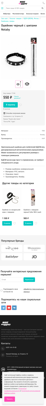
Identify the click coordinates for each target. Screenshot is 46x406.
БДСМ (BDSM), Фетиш (31, 18)
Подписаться (29, 279)
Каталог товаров (15, 18)
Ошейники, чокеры (7, 21)
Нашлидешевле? (17, 97)
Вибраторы (6, 14)
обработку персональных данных (34, 290)
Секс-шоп (4, 18)
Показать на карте (12, 356)
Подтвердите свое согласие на (23, 290)
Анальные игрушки (32, 14)
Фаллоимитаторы (18, 14)
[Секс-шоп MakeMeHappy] (23, 3)
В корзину (10, 105)
